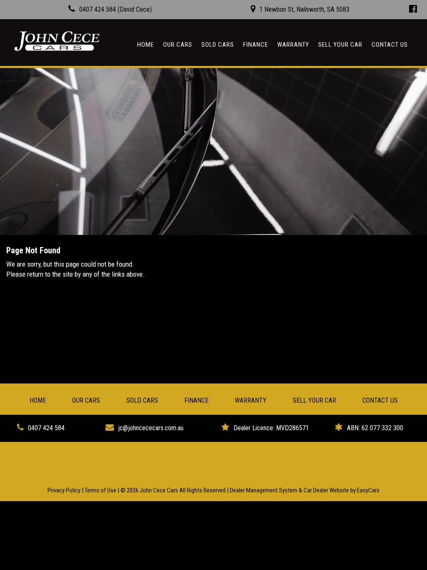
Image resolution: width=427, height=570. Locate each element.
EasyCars (368, 490)
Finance (255, 44)
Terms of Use (101, 490)
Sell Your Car (340, 44)
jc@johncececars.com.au (150, 428)
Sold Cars (217, 44)
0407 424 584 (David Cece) (115, 9)
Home (145, 44)
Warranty (293, 44)
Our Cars (177, 44)
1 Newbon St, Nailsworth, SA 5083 (304, 9)
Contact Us (390, 44)
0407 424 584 (46, 428)
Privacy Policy (65, 490)
